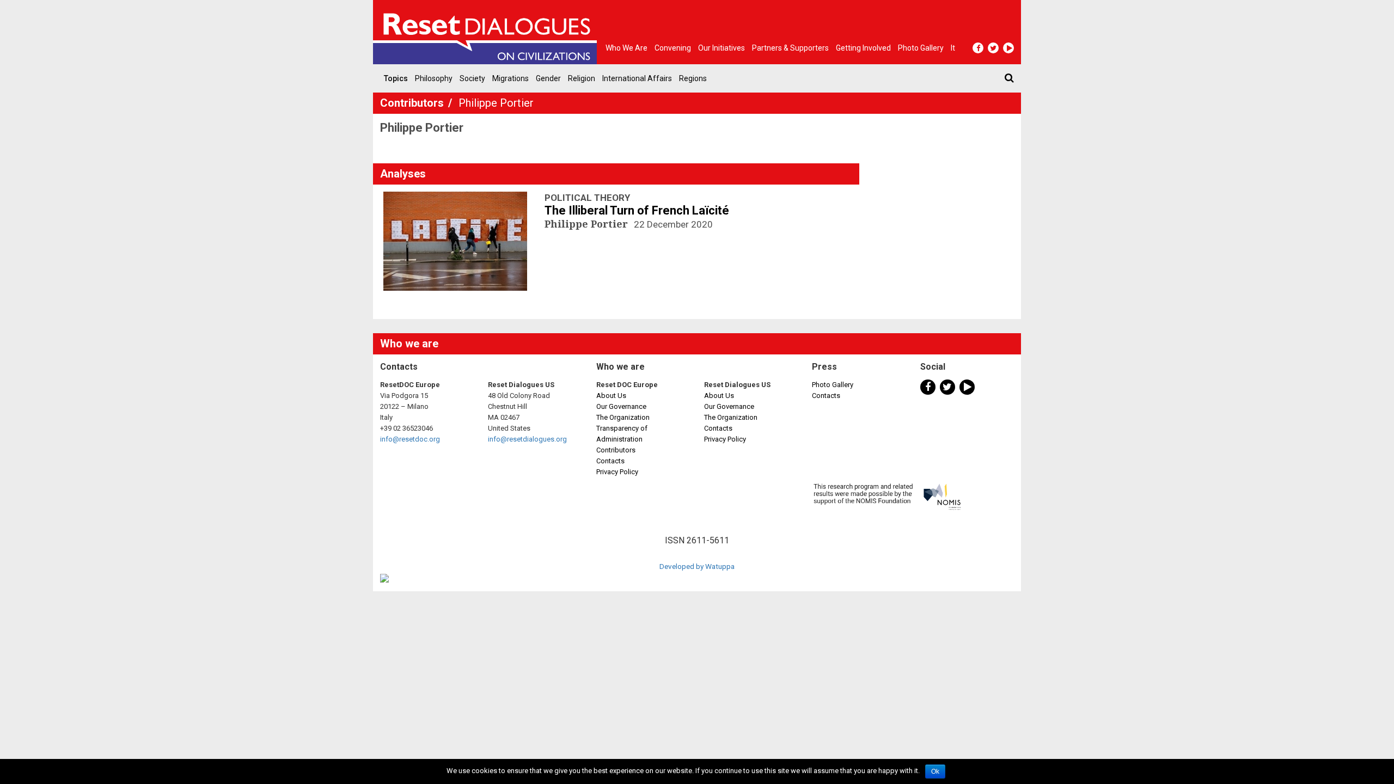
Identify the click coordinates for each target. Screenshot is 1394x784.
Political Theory (587, 197)
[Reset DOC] (487, 32)
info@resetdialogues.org (527, 439)
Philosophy (434, 78)
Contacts (610, 461)
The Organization (623, 417)
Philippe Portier (588, 223)
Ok (935, 771)
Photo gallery (921, 48)
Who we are (626, 48)
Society (472, 78)
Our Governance (621, 406)
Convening (673, 48)
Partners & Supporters (790, 48)
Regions (693, 78)
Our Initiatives (721, 48)
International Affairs (637, 78)
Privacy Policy (617, 472)
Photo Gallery (832, 385)
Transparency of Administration (621, 433)
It (953, 48)
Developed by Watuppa (697, 566)
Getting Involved (863, 48)
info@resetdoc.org (410, 439)
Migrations (510, 78)
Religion (581, 78)
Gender (548, 78)
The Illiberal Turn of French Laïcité (637, 210)
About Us (611, 395)
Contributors (413, 102)
